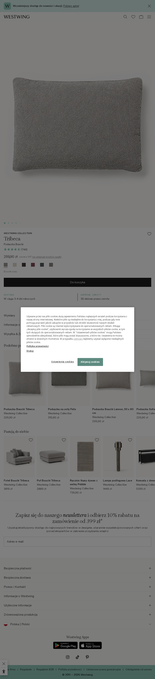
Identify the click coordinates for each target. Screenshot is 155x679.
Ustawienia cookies (62, 361)
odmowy (78, 339)
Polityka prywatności (37, 346)
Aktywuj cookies (90, 361)
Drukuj (29, 351)
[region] (77, 339)
